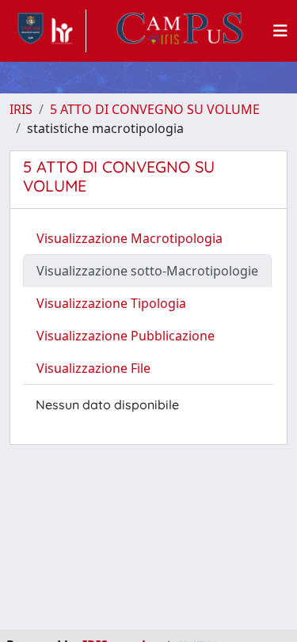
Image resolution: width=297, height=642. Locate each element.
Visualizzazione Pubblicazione (125, 335)
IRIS (21, 109)
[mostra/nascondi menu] (280, 31)
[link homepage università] (180, 30)
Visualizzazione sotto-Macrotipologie (147, 270)
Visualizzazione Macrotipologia (129, 238)
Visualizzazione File (93, 368)
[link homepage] (48, 30)
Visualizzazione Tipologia (111, 303)
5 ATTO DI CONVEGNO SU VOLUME (155, 109)
